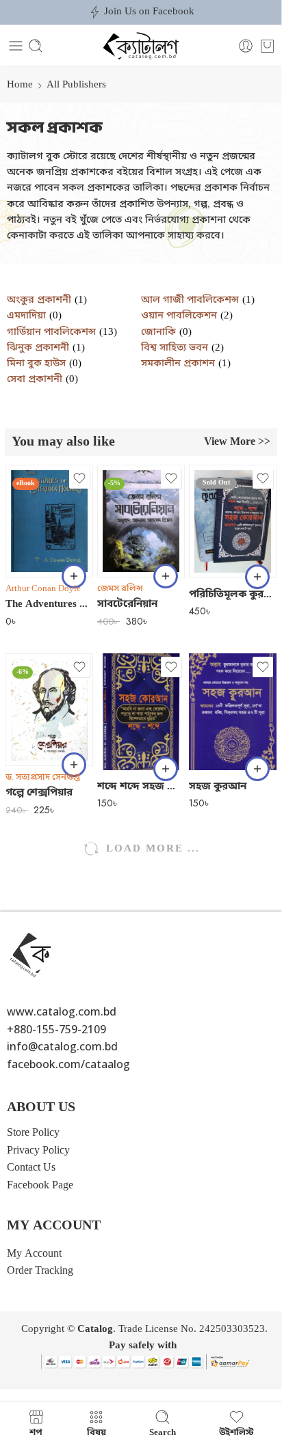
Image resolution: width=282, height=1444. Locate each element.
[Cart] (267, 46)
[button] (74, 576)
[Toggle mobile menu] (16, 46)
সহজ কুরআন (217, 786)
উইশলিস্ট (236, 1432)
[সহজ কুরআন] (233, 711)
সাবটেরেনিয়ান (127, 604)
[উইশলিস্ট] (79, 478)
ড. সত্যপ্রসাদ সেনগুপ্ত (42, 777)
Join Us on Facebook (149, 11)
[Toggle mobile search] (35, 45)
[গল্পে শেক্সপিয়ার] (49, 709)
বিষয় (96, 1432)
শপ (35, 1432)
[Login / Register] (246, 46)
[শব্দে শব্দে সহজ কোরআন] (141, 711)
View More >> (237, 442)
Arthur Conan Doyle (43, 589)
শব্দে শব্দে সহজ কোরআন (141, 786)
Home (20, 85)
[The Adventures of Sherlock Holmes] (49, 521)
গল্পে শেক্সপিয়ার (39, 793)
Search (162, 1432)
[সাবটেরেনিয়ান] (141, 521)
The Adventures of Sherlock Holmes (49, 604)
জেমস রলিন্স (120, 589)
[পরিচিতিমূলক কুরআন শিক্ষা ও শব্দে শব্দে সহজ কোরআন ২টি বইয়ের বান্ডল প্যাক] (233, 521)
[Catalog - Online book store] (141, 45)
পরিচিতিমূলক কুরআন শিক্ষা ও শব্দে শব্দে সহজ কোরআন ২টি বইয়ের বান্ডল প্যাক (233, 594)
